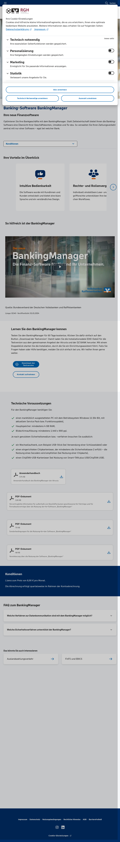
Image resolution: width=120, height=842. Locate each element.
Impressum (40, 29)
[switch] (111, 50)
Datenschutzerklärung (17, 29)
